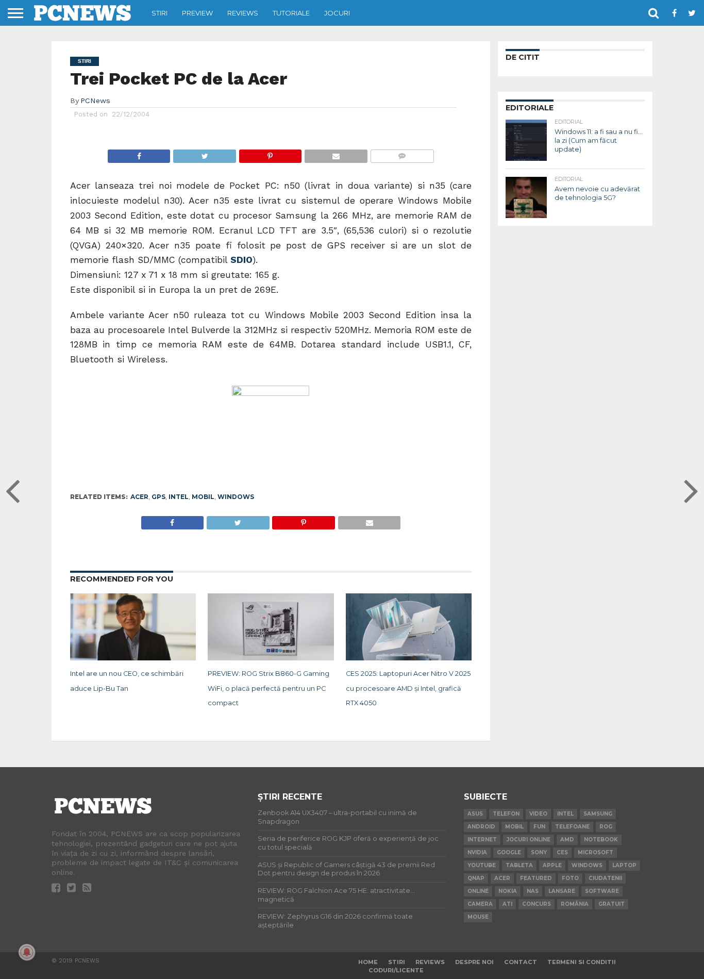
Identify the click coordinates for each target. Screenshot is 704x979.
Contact (520, 962)
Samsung (597, 813)
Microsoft (595, 852)
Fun (539, 826)
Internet (482, 839)
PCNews (95, 100)
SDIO (241, 260)
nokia (507, 891)
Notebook (601, 839)
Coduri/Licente (396, 970)
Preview (197, 13)
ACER (139, 497)
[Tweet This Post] (204, 153)
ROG (605, 826)
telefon (506, 813)
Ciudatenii (605, 878)
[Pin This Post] (270, 153)
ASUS (475, 813)
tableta (519, 865)
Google (509, 852)
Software (602, 891)
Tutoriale (291, 13)
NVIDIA (477, 852)
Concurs (536, 904)
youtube (481, 865)
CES (562, 852)
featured (536, 878)
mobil (203, 497)
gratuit (611, 904)
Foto (570, 878)
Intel (179, 497)
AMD (567, 839)
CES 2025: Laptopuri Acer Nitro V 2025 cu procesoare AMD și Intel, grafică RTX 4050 (408, 688)
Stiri (159, 13)
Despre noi (474, 962)
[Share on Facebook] (139, 153)
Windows (235, 497)
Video (538, 813)
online (478, 891)
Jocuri (337, 13)
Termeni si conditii (581, 962)
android (481, 826)
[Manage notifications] (27, 952)
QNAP (475, 878)
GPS (158, 497)
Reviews (242, 13)
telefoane (572, 826)
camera (480, 904)
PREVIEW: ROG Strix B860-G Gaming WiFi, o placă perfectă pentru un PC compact (268, 688)
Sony (539, 852)
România (575, 904)
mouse (478, 917)
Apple (552, 865)
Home (368, 962)
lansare (561, 891)
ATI (507, 904)
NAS (533, 891)
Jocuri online (528, 839)
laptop (624, 865)
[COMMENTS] (402, 153)
